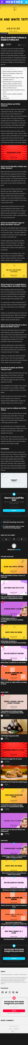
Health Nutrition (6, 615)
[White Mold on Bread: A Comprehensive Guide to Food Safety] (14, 631)
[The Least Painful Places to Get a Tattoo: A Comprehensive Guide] (14, 587)
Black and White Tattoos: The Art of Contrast (13, 576)
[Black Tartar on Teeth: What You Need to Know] (14, 673)
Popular (2, 625)
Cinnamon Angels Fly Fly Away (11, 759)
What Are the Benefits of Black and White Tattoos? (12, 74)
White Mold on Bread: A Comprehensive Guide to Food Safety (13, 642)
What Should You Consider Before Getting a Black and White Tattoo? (12, 82)
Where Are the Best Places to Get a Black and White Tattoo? (13, 87)
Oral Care (4, 680)
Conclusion (6, 98)
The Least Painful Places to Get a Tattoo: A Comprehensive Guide (12, 597)
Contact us (16, 1028)
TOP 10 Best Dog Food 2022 (10, 736)
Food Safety (4, 638)
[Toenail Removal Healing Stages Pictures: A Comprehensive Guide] (14, 702)
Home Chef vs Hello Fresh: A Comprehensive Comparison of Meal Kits (14, 923)
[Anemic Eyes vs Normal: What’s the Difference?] (14, 820)
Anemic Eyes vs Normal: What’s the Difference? (13, 830)
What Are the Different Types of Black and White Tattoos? (13, 78)
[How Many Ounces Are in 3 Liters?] (14, 932)
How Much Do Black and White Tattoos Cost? (14, 91)
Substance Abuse (6, 660)
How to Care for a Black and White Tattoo (12, 95)
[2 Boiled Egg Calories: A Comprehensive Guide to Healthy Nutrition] (14, 609)
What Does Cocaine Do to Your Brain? (13, 663)
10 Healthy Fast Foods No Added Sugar (14, 782)
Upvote (6, 539)
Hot (2, 695)
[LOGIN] (26, 1)
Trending (2, 602)
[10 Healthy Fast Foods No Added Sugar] (14, 772)
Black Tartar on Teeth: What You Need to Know (14, 683)
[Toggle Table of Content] (24, 69)
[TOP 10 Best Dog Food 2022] (14, 726)
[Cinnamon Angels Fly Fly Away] (14, 749)
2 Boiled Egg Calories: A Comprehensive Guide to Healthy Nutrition (12, 619)
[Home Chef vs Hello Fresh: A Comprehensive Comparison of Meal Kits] (14, 915)
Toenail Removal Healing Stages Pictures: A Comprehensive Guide (12, 712)
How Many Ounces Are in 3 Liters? (14, 939)
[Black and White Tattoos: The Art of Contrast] (14, 566)
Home (10, 1028)
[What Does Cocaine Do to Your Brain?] (14, 653)
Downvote (21, 539)
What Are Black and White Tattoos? (13, 71)
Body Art (3, 594)
